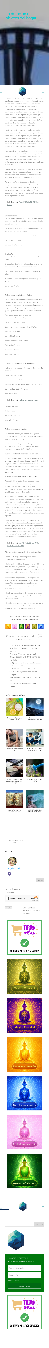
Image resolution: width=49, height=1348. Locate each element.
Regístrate (26, 913)
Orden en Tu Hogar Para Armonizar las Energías (23, 673)
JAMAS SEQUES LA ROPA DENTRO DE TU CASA (25, 658)
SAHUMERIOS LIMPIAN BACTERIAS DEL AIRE (25, 679)
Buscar (40, 880)
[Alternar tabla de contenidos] (39, 636)
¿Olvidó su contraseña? (14, 1280)
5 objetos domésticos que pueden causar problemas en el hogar (25, 664)
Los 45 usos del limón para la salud (23, 683)
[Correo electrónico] (9, 874)
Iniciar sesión (24, 1285)
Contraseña (9, 892)
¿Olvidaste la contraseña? (32, 910)
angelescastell (14, 868)
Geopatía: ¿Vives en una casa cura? (23, 654)
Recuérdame (30, 908)
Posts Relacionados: (23, 639)
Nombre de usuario (12, 889)
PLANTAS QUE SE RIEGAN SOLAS (23, 669)
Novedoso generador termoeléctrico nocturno (23, 649)
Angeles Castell (21, 1338)
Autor (13, 686)
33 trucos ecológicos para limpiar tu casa (24, 645)
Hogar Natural (11, 10)
